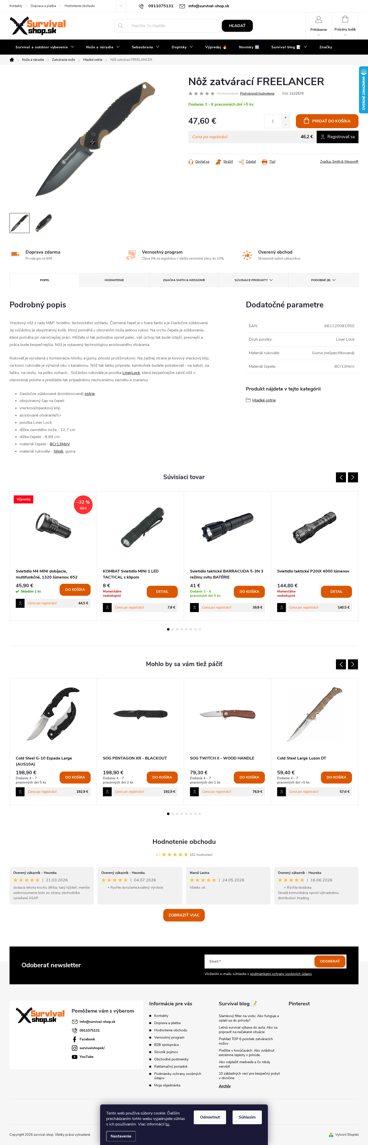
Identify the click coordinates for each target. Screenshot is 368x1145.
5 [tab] (186, 629)
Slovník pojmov (166, 1052)
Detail (162, 591)
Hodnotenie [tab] (114, 280)
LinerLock (131, 372)
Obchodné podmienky (171, 1059)
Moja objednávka (167, 1085)
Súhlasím (247, 1117)
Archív (225, 1086)
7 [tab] (195, 629)
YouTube (86, 1056)
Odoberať (330, 961)
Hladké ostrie (264, 400)
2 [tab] (172, 629)
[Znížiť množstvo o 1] (285, 124)
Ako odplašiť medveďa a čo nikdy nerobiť (244, 1064)
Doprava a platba (43, 6)
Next (353, 477)
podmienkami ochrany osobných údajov (281, 974)
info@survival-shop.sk (97, 1021)
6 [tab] (191, 629)
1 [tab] (168, 629)
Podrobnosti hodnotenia (257, 94)
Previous (341, 477)
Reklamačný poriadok (171, 1066)
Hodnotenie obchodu (80, 6)
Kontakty (16, 6)
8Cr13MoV (60, 444)
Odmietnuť (210, 1117)
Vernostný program (169, 1037)
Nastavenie (121, 1136)
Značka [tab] (184, 280)
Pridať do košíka (331, 121)
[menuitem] (45, 47)
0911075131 (90, 1030)
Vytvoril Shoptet (346, 1134)
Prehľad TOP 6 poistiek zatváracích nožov (246, 1041)
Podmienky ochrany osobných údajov (177, 1075)
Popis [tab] (44, 280)
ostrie (90, 394)
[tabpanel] (53, 555)
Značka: (339, 161)
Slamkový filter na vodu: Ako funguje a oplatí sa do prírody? (249, 1018)
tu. (167, 1124)
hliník (58, 451)
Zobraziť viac (184, 915)
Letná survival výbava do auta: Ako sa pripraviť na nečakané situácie (248, 1029)
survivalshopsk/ (92, 1048)
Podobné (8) (320, 280)
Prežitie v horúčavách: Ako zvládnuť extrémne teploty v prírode (246, 1052)
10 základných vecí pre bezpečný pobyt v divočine (249, 1075)
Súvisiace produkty (251, 280)
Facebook (87, 1039)
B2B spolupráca (166, 1044)
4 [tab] (181, 629)
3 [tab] (177, 629)
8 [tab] (200, 629)
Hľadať (237, 26)
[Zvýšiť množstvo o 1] (285, 117)
